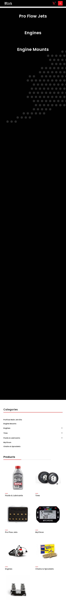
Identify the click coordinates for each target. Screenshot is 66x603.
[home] (8, 3)
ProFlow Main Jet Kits (12, 420)
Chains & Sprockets (11, 446)
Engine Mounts (9, 424)
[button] (54, 3)
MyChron (7, 442)
